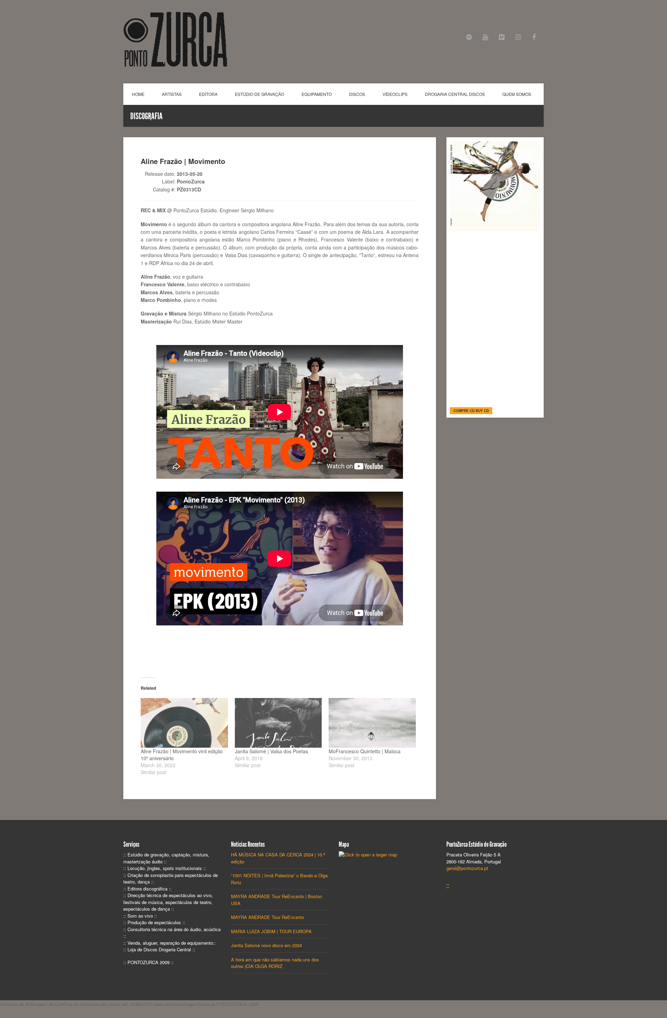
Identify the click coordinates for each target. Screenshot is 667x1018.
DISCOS (357, 94)
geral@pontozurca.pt (467, 868)
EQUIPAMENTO (317, 94)
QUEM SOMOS (516, 94)
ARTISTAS (172, 94)
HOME (138, 94)
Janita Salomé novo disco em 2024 (266, 945)
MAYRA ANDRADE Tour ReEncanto (267, 917)
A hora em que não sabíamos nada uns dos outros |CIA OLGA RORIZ (275, 963)
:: (447, 885)
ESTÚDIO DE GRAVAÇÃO (259, 94)
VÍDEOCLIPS (394, 94)
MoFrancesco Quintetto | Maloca (365, 751)
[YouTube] (485, 37)
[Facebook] (534, 37)
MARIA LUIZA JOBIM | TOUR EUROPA (271, 931)
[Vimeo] (502, 37)
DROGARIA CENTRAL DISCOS (455, 94)
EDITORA (208, 94)
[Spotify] (469, 37)
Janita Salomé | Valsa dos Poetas (271, 751)
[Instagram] (518, 37)
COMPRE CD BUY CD (471, 410)
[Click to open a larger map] (368, 854)
